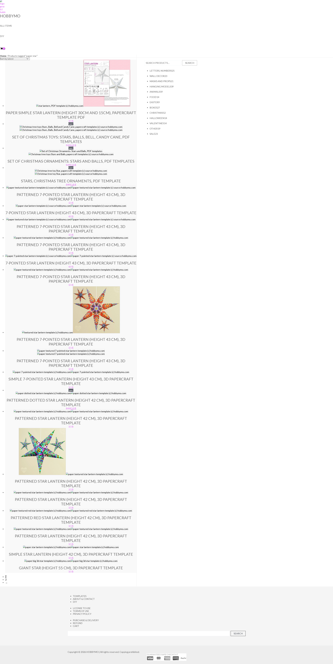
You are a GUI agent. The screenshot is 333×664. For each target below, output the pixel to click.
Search (189, 62)
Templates (79, 596)
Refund (77, 623)
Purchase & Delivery (86, 620)
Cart (76, 626)
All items (6, 25)
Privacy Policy (82, 613)
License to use (82, 608)
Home (3, 55)
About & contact (84, 598)
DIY (2, 36)
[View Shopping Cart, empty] (3, 48)
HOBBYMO (10, 16)
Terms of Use (81, 611)
